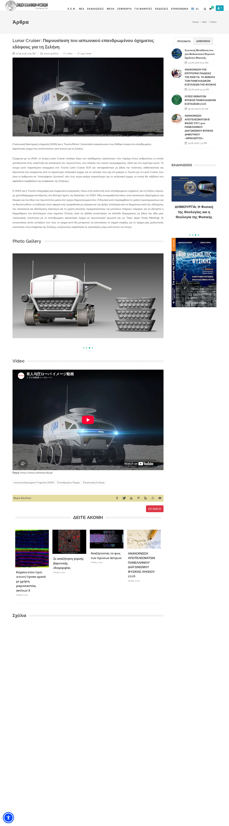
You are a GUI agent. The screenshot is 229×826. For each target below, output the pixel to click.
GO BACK (154, 508)
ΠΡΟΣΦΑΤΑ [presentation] (184, 41)
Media (19, 595)
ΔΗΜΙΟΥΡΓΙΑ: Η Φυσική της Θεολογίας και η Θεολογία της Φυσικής (194, 212)
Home (196, 22)
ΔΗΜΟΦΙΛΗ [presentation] (203, 41)
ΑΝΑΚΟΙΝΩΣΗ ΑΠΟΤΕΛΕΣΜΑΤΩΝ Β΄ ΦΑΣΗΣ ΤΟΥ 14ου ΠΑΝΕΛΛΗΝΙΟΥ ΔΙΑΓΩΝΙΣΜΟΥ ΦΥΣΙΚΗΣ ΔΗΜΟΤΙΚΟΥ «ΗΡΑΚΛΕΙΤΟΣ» (199, 127)
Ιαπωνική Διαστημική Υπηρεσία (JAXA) (34, 482)
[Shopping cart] (210, 8)
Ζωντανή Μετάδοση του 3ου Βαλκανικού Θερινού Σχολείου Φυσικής (200, 54)
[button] (83, 348)
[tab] (184, 41)
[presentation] (164, 564)
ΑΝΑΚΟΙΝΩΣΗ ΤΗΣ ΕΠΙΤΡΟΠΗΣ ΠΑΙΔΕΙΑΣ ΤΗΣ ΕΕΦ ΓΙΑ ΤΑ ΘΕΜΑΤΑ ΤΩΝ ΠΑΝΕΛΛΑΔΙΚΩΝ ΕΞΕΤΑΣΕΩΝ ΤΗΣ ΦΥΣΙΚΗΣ (200, 77)
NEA (204, 22)
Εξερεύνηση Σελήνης (94, 482)
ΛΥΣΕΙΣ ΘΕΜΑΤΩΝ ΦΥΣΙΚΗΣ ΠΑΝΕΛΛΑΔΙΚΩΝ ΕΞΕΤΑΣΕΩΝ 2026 (200, 100)
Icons (25, 595)
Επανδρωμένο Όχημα (68, 482)
